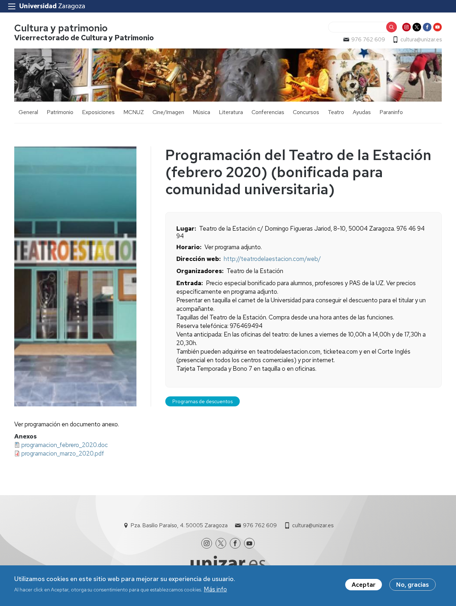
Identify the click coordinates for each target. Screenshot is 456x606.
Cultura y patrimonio (61, 28)
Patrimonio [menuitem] (60, 112)
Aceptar (363, 585)
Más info (215, 589)
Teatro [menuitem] (336, 112)
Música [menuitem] (201, 112)
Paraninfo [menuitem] (391, 112)
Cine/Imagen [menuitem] (168, 112)
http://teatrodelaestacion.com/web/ (272, 259)
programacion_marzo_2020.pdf (62, 453)
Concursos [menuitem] (306, 112)
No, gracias (412, 585)
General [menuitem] (28, 112)
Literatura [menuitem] (231, 112)
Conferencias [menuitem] (268, 112)
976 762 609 (368, 39)
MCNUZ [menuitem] (133, 112)
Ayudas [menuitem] (362, 112)
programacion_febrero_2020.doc (64, 445)
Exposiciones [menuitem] (98, 112)
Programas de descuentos (202, 401)
